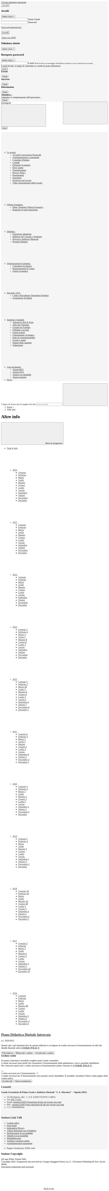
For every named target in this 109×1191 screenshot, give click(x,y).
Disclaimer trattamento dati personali (17, 1167)
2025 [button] (15, 522)
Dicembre (22, 500)
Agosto (21, 490)
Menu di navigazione (53, 443)
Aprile (21, 480)
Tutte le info (12, 448)
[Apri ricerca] (85, 113)
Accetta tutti (44, 1053)
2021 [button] (15, 731)
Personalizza (7, 1053)
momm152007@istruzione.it (37, 1102)
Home (9, 407)
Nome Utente (34, 19)
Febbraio (22, 475)
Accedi (5, 5)
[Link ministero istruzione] (13, 2)
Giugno (21, 485)
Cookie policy (13, 1123)
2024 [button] (15, 574)
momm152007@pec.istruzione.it (38, 1104)
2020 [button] (15, 784)
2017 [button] (15, 941)
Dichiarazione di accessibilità (20, 1133)
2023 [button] (15, 627)
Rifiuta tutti (24, 1053)
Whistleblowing (14, 1138)
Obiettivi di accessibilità (17, 1136)
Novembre (23, 498)
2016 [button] (15, 993)
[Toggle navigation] (23, 115)
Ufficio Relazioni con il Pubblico (21, 1130)
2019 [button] (15, 836)
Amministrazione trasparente (19, 1143)
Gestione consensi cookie (18, 1141)
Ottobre (21, 495)
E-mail (31, 63)
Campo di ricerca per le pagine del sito (18, 404)
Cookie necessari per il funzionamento (18, 1073)
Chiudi (4, 77)
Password (32, 22)
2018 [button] (15, 888)
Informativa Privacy (16, 1128)
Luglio (21, 488)
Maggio (21, 483)
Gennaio (22, 472)
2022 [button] (15, 679)
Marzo (21, 477)
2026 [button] (15, 470)
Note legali (12, 1125)
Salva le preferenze (23, 1081)
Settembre (22, 493)
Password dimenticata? (11, 27)
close (4, 128)
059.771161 (16, 1099)
